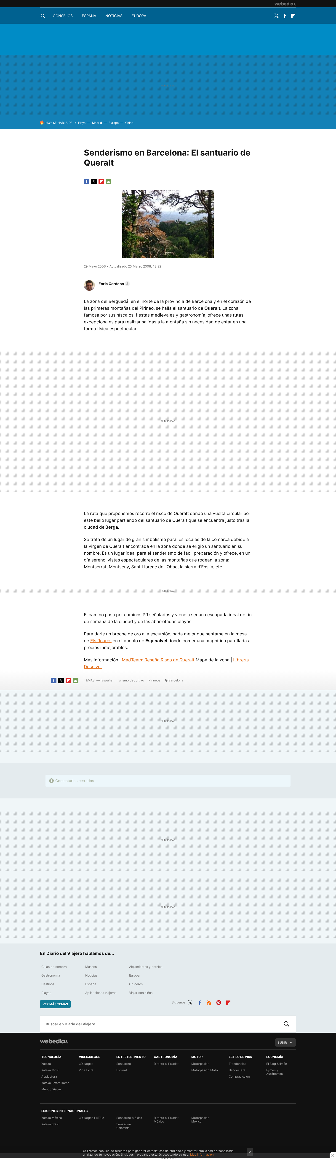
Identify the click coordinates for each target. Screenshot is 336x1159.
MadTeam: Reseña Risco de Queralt (158, 660)
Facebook (285, 15)
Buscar (287, 1024)
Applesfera (49, 1076)
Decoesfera (237, 1070)
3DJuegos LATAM (91, 1118)
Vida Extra (86, 1070)
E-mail (108, 181)
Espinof (121, 1070)
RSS (209, 1001)
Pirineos (154, 680)
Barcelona (175, 680)
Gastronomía (50, 975)
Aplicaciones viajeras (100, 993)
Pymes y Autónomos (274, 1072)
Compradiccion (239, 1076)
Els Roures (101, 640)
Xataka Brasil (50, 1124)
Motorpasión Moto (204, 1070)
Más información (202, 1154)
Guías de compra (54, 967)
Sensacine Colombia (123, 1126)
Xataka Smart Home (55, 1083)
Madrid (97, 123)
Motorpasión (200, 1063)
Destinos (47, 984)
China (129, 123)
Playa (81, 123)
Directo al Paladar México (166, 1119)
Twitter (276, 15)
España (89, 15)
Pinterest (218, 1001)
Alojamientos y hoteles (145, 967)
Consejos (63, 15)
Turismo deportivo (130, 680)
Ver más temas (55, 1004)
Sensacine (123, 1063)
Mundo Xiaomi (51, 1089)
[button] (113, 283)
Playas (46, 993)
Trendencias (237, 1063)
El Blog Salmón (276, 1063)
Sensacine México (129, 1118)
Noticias (114, 15)
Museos (91, 967)
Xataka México (51, 1118)
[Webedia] (285, 3)
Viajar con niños (140, 993)
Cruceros (136, 984)
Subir (282, 1042)
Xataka (46, 1063)
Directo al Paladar (166, 1063)
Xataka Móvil (50, 1070)
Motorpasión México (200, 1119)
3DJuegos (86, 1063)
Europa (139, 15)
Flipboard (293, 15)
